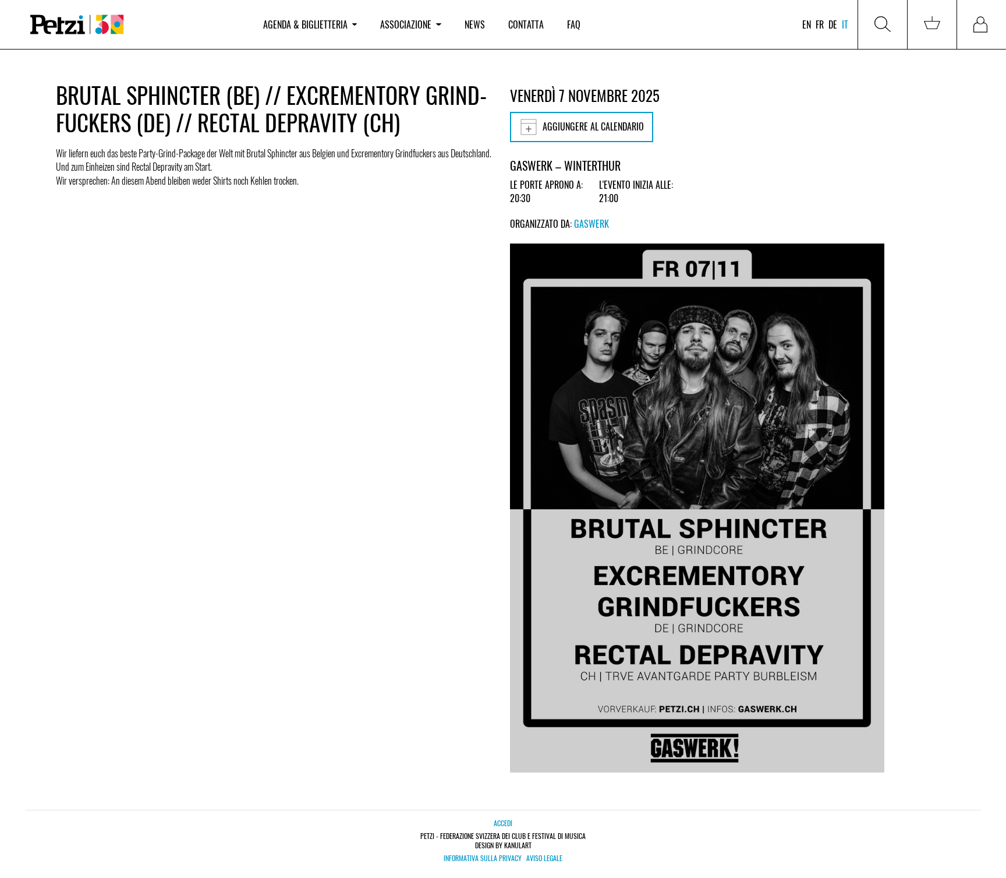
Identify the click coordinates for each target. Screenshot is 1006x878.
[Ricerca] (882, 24)
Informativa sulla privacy (483, 858)
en (806, 24)
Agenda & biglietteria (305, 24)
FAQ (573, 24)
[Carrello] (932, 24)
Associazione (405, 24)
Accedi (503, 823)
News (475, 24)
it (845, 24)
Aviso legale (544, 858)
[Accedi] (981, 24)
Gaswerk (591, 224)
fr (820, 24)
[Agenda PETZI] (135, 24)
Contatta (526, 24)
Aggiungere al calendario (593, 126)
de (832, 24)
